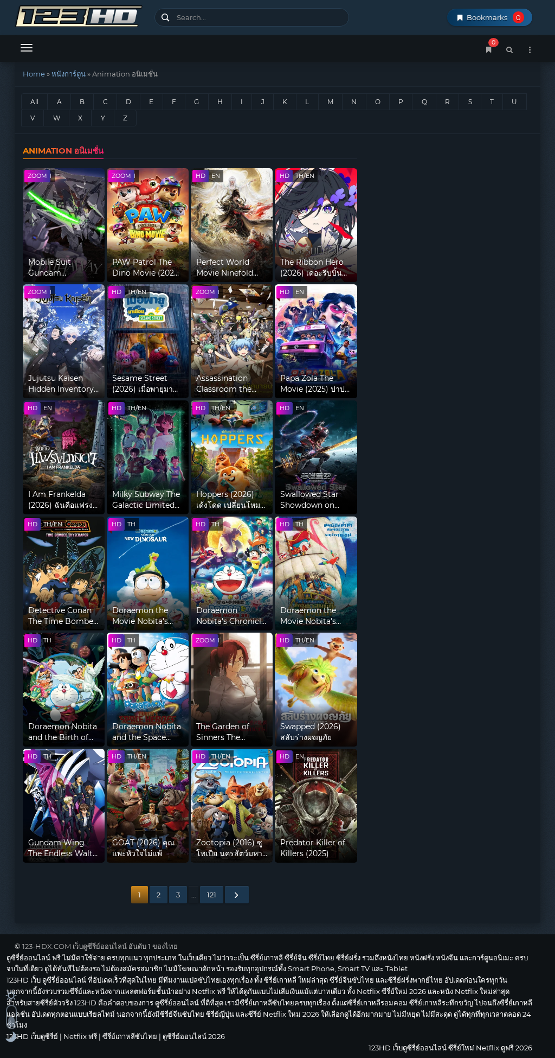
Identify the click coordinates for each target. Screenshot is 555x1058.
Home (34, 73)
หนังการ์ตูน (68, 73)
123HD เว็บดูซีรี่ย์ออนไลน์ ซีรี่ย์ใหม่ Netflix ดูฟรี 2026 (80, 15)
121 (211, 894)
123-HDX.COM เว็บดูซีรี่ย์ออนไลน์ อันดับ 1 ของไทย (100, 946)
